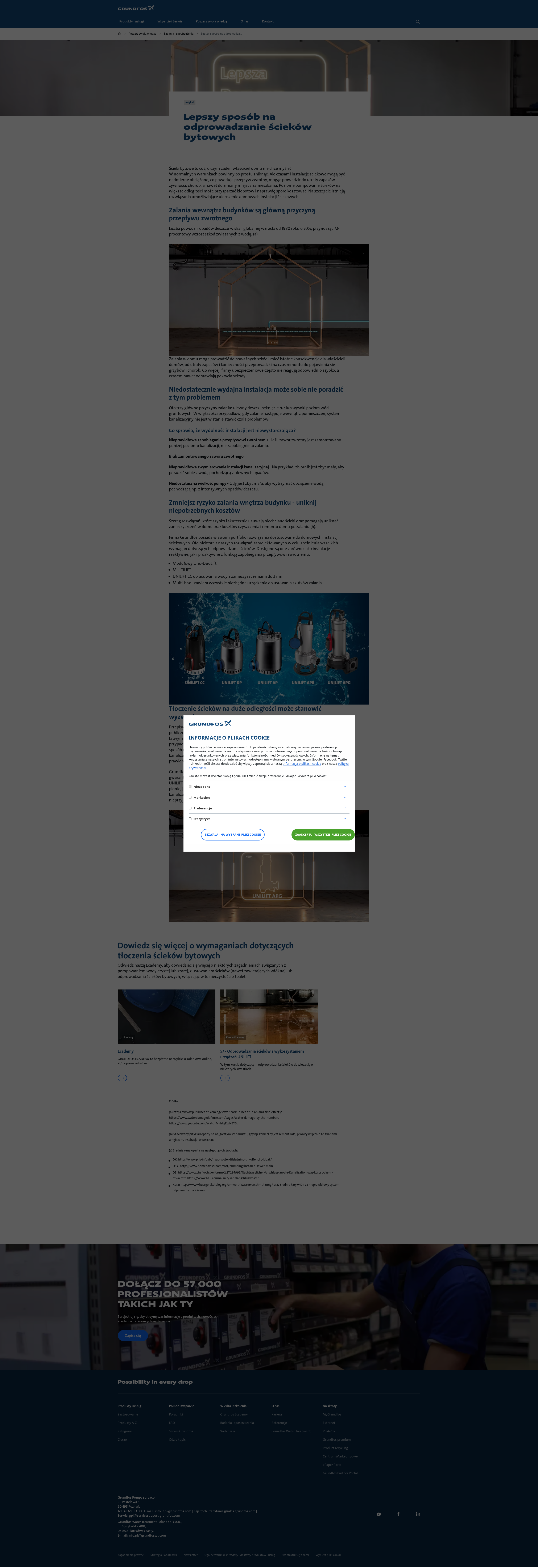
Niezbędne (202, 786)
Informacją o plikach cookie (302, 764)
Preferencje (203, 808)
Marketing (202, 797)
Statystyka (202, 819)
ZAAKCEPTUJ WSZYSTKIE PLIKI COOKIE (323, 834)
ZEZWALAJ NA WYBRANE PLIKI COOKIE (233, 834)
